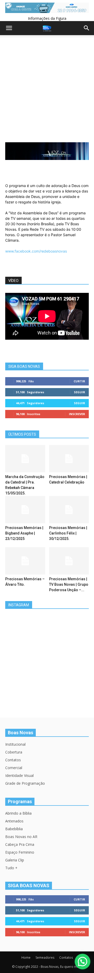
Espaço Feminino (19, 852)
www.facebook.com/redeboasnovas (36, 251)
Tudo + (11, 867)
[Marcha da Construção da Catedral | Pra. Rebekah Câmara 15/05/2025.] (25, 458)
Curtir (79, 381)
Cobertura (13, 752)
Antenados (14, 821)
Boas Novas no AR (21, 836)
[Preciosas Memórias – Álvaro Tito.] (25, 561)
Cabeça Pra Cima (19, 844)
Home (26, 957)
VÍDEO (13, 281)
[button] (82, 961)
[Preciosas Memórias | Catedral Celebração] (69, 458)
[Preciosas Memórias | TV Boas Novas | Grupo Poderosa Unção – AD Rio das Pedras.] (69, 561)
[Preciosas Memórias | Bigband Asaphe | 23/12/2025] (25, 509)
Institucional (15, 744)
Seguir (79, 392)
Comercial (13, 767)
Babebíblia (14, 828)
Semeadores (45, 957)
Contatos (13, 759)
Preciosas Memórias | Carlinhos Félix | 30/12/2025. (68, 533)
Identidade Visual (19, 775)
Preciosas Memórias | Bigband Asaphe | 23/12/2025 (24, 533)
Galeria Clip (14, 860)
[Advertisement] (47, 93)
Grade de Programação (25, 783)
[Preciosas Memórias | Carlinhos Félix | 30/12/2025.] (69, 509)
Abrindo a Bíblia (18, 813)
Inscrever (77, 414)
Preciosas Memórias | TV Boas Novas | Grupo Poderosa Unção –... (68, 584)
